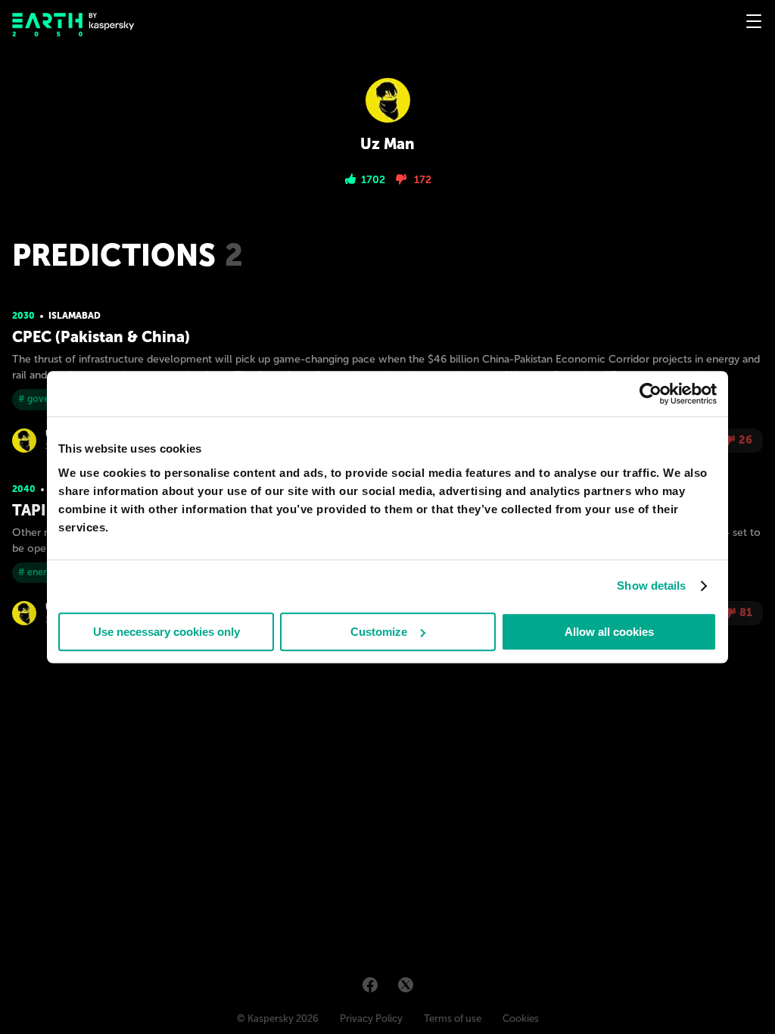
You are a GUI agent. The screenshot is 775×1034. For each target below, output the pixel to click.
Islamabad (74, 315)
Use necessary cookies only (166, 631)
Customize (378, 631)
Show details (651, 585)
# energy (38, 572)
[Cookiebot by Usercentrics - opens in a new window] (650, 393)
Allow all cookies (609, 631)
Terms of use (452, 1018)
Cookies (521, 1018)
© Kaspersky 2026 (278, 1018)
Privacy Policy (371, 1018)
